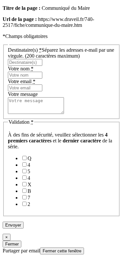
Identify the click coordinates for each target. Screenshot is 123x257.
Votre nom (20, 68)
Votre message (23, 94)
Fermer (12, 244)
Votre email (21, 81)
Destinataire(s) (61, 53)
